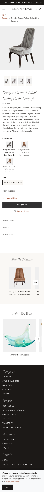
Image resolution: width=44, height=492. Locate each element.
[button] (8, 371)
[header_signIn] (40, 8)
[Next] (35, 282)
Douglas (5, 18)
